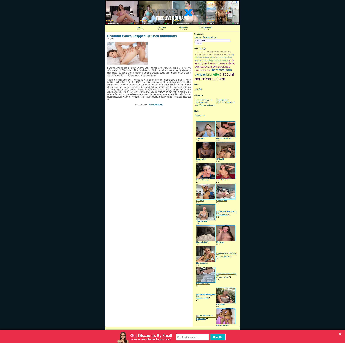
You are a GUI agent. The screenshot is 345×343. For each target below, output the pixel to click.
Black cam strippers (203, 100)
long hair (227, 57)
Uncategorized (156, 104)
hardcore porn (222, 70)
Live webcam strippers (205, 105)
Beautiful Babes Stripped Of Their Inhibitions (142, 36)
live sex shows (216, 63)
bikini (225, 60)
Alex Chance (161, 27)
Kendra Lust (200, 116)
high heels (215, 60)
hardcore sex (203, 70)
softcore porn (213, 52)
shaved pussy (202, 60)
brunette (212, 74)
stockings (224, 66)
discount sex (214, 78)
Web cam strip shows (225, 102)
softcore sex (225, 52)
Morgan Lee (183, 27)
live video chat (200, 52)
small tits (226, 54)
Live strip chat (201, 102)
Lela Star (198, 89)
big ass (205, 54)
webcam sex (209, 66)
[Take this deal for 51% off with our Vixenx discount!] (172, 24)
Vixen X (140, 27)
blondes (200, 74)
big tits (203, 63)
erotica (198, 54)
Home (198, 37)
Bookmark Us (210, 37)
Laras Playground (205, 27)
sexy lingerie (215, 54)
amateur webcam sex (212, 57)
